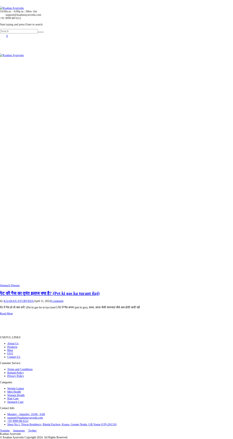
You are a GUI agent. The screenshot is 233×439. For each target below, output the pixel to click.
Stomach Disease (10, 285)
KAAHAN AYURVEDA (19, 301)
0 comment (57, 301)
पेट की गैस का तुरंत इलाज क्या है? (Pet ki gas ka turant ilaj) (50, 293)
